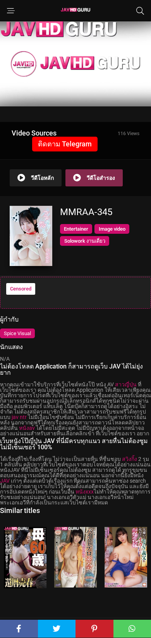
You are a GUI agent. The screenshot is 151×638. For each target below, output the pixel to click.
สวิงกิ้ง (129, 459)
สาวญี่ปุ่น (126, 384)
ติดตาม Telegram (65, 144)
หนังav (27, 428)
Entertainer (76, 229)
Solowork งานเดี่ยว (84, 241)
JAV (5, 481)
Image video (112, 229)
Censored (20, 289)
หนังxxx (85, 491)
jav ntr (19, 417)
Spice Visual (17, 333)
